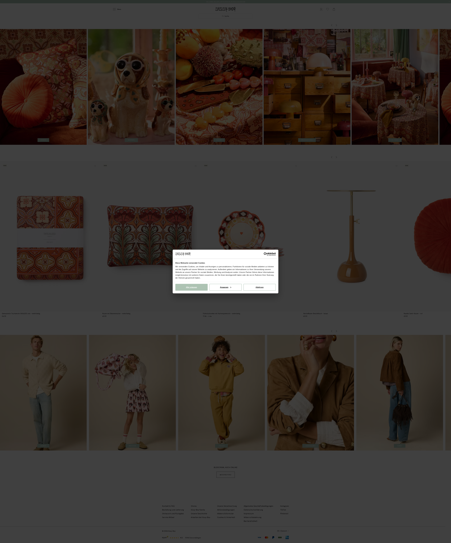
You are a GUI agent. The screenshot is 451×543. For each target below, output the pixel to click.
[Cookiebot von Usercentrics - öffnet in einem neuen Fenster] (265, 254)
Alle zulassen (191, 287)
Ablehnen (260, 287)
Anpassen (224, 287)
